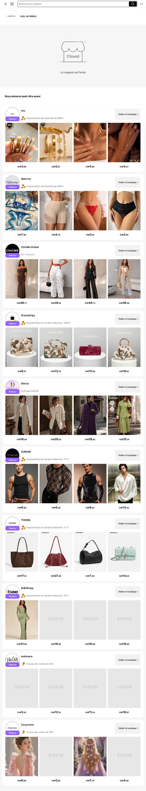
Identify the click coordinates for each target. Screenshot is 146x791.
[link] (11, 16)
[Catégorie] (12, 4)
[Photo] (12, 114)
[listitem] (73, 139)
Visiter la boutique (127, 114)
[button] (5, 4)
